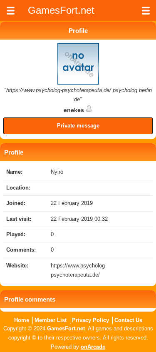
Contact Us (128, 320)
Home (21, 320)
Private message (78, 125)
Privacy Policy (90, 320)
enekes (75, 110)
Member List (51, 320)
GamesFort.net (66, 328)
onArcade (93, 347)
